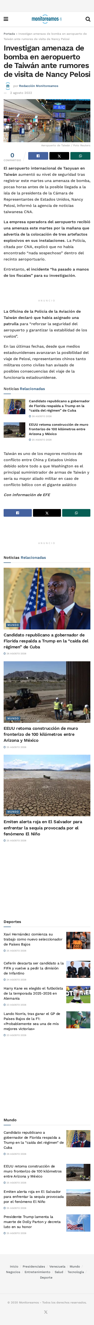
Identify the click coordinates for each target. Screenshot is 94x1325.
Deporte (46, 1277)
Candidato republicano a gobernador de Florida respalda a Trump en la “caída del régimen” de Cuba (59, 405)
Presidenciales (34, 1266)
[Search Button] (88, 19)
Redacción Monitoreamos (38, 86)
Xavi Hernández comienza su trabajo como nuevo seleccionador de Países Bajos (33, 939)
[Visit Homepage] (47, 19)
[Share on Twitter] (59, 156)
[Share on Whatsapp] (80, 156)
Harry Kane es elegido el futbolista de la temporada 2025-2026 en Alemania (33, 993)
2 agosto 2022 (21, 93)
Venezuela (57, 1266)
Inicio (14, 1266)
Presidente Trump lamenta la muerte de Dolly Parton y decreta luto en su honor (32, 1222)
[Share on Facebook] (38, 156)
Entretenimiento (37, 1272)
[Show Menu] (6, 19)
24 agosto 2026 (16, 979)
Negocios (13, 1272)
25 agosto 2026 (41, 439)
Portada (9, 33)
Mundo (13, 625)
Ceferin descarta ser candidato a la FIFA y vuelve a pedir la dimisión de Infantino (34, 968)
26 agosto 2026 (41, 416)
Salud (59, 1272)
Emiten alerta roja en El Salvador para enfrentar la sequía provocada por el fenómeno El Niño (43, 827)
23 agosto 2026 (16, 1004)
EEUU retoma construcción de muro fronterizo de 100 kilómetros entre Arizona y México (58, 429)
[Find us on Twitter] (46, 1312)
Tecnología (75, 1272)
